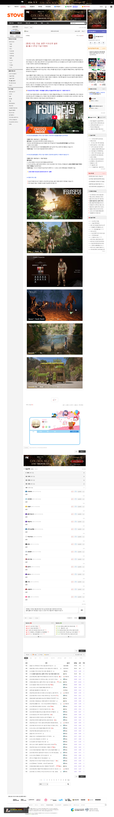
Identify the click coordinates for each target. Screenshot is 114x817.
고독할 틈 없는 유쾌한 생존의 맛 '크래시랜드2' (42, 701)
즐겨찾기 (47, 654)
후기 (10, 48)
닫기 (28, 808)
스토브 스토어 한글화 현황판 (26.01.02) (40, 687)
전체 (26, 658)
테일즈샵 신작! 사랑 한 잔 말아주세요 (40, 714)
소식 (10, 62)
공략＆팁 (11, 55)
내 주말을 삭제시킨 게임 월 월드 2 (39, 758)
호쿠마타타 (65, 668)
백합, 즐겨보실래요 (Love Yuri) (39, 730)
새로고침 (84, 469)
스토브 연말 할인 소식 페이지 (38, 739)
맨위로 (75, 618)
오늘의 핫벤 (11, 76)
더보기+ (52, 623)
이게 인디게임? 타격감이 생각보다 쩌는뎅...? (42, 760)
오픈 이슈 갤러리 (12, 73)
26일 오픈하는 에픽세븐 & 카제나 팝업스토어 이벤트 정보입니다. (46, 668)
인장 (33, 431)
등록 (82, 610)
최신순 (36, 469)
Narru (66, 679)
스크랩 (66, 404)
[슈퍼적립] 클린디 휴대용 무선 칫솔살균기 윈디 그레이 (97, 181)
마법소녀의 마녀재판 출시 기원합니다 (41, 747)
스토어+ (103, 48)
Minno (66, 690)
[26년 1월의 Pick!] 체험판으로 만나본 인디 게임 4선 (44, 676)
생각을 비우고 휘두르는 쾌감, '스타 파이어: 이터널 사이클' (45, 679)
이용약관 (42, 805)
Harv (27, 31)
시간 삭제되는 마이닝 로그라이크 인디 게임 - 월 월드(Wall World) (47, 771)
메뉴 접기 (74, 431)
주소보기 (26, 27)
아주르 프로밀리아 (13, 119)
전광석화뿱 (65, 665)
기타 (10, 67)
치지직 (10, 94)
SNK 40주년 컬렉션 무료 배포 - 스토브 (40, 706)
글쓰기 (82, 650)
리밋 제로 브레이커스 (13, 117)
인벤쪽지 (43, 427)
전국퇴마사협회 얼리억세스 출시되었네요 (41, 720)
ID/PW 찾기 (18, 36)
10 (65, 780)
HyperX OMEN (12, 110)
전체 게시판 (11, 41)
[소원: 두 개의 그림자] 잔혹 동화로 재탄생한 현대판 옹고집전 (46, 722)
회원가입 (11, 36)
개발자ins (65, 671)
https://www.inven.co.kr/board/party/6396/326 (38, 447)
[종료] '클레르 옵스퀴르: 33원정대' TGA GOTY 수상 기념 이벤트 (46, 766)
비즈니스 (36, 805)
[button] (38, 636)
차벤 (10, 96)
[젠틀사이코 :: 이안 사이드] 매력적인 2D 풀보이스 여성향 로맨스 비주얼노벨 (49, 703)
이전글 (36, 618)
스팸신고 (76, 404)
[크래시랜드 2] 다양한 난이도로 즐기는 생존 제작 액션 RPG (46, 692)
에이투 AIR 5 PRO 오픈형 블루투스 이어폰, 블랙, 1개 (97, 186)
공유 (64, 404)
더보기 (49, 427)
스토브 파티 (15, 26)
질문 (10, 46)
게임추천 (11, 53)
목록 (77, 35)
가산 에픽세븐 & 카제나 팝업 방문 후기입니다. (42, 665)
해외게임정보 (12, 103)
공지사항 (83, 805)
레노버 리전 (11, 112)
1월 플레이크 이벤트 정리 (38, 690)
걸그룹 (10, 98)
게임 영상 (11, 105)
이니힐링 (46, 427)
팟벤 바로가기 (12, 91)
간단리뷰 (11, 51)
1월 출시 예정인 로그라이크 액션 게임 (40, 684)
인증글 (35, 654)
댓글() (81, 35)
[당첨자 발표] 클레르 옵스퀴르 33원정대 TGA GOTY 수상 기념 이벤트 (47, 698)
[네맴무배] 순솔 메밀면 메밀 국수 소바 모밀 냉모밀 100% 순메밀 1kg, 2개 (97, 184)
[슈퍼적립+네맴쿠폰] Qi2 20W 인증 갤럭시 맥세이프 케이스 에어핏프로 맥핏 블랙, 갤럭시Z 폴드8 (97, 178)
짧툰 (10, 58)
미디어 (11, 60)
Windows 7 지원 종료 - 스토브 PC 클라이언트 (41, 763)
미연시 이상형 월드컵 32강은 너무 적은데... (41, 736)
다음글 (30, 618)
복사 (31, 27)
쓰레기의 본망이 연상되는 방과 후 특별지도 (41, 717)
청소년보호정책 (58, 805)
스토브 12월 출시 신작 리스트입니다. (39, 755)
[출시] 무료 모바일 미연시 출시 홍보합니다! (41, 671)
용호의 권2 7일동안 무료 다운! (38, 741)
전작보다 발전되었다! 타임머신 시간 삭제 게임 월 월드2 (45, 752)
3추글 (41, 654)
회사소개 (30, 805)
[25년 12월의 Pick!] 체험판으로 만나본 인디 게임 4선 (44, 768)
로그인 (101, 6)
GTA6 (10, 124)
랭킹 (48, 431)
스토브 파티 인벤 (82, 27)
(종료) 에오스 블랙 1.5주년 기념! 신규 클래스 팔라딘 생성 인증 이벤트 (47, 682)
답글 (84, 495)
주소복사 (26, 447)
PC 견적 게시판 (12, 83)
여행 (10, 101)
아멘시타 (67, 676)
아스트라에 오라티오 (13, 121)
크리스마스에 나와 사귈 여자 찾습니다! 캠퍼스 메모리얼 (45, 725)
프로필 (40, 431)
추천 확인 (81, 404)
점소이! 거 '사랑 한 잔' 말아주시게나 (40, 709)
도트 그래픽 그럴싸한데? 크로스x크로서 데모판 (42, 744)
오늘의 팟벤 (11, 78)
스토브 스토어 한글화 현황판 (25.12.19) (40, 728)
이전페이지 (69, 618)
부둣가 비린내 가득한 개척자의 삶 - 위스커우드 (43, 695)
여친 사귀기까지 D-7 (36, 733)
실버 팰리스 (11, 114)
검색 (68, 784)
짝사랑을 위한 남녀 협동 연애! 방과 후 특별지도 (43, 711)
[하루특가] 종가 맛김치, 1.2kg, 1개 (96, 176)
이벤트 (11, 65)
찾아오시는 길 (76, 805)
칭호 (55, 431)
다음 (68, 780)
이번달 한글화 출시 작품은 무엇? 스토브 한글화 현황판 (43, 749)
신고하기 (71, 404)
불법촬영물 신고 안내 (67, 805)
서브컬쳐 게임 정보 (13, 108)
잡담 (10, 44)
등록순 (32, 469)
